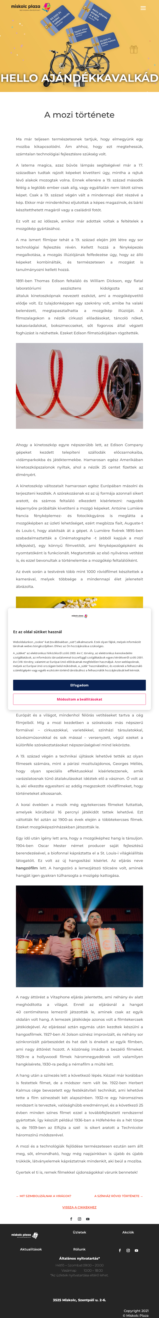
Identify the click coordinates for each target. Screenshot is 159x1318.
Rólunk (79, 1249)
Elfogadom (79, 685)
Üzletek (79, 1232)
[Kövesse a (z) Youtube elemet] (87, 1219)
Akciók (128, 1232)
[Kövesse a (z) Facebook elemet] (71, 1219)
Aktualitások (31, 1249)
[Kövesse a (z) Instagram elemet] (79, 1219)
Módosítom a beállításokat (79, 699)
